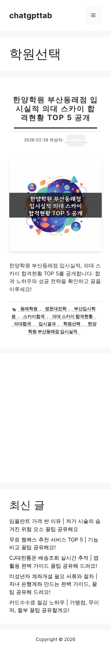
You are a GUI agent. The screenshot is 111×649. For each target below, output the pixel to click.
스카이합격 (34, 316)
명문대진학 (56, 308)
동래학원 (29, 308)
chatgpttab (30, 15)
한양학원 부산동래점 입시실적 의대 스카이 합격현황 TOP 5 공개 (55, 108)
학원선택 (71, 323)
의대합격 (22, 323)
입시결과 (47, 323)
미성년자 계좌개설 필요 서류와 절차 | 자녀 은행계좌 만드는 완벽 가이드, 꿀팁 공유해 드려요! (53, 584)
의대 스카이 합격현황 (72, 316)
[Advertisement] (55, 418)
